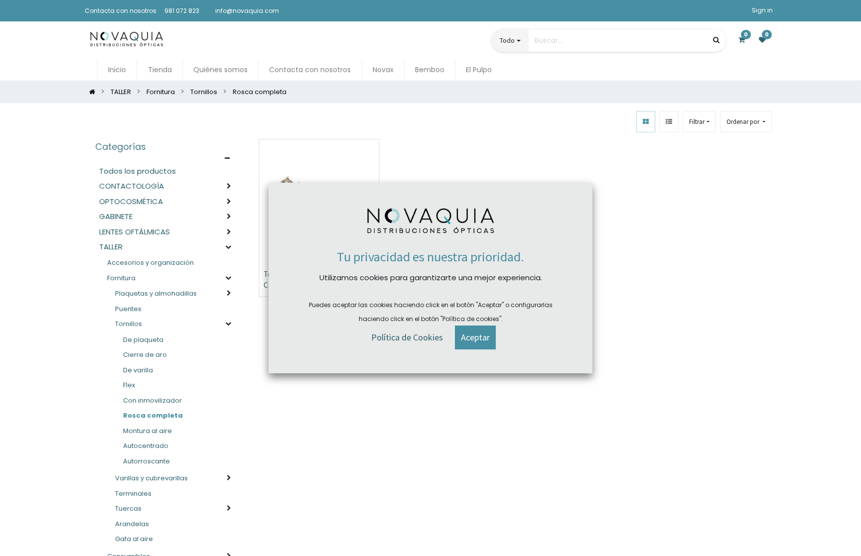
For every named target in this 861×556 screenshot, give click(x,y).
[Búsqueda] (716, 40)
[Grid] (645, 121)
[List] (669, 121)
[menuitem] (117, 70)
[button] (746, 121)
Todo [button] (507, 40)
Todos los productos (137, 171)
